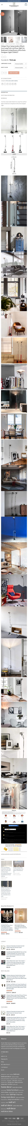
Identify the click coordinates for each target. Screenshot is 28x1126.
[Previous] (3, 22)
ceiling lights (9, 1080)
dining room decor (19, 1082)
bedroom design (15, 1076)
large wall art (20, 1092)
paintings (22, 1099)
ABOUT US (4, 1056)
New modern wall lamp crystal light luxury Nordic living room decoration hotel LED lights (21, 927)
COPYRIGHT (4, 1067)
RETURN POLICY (5, 1064)
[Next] (24, 22)
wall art (12, 1102)
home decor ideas (17, 1087)
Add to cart (14, 72)
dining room (11, 1082)
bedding (11, 1074)
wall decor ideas (7, 1111)
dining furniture (4, 1082)
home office (21, 1090)
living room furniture (20, 1097)
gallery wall (15, 1084)
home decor (6, 1087)
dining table (4, 1084)
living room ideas (4, 1099)
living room (19, 1094)
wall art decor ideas (17, 1105)
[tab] (14, 92)
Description (4, 92)
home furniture (13, 1090)
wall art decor (6, 1105)
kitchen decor (12, 1092)
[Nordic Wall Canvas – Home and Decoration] (14, 4)
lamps (16, 1092)
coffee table (14, 1080)
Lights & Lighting (10, 44)
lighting (7, 1094)
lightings (13, 1094)
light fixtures (3, 1094)
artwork (7, 1074)
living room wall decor (14, 1099)
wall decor (11, 1108)
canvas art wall (21, 1078)
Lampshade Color (6, 63)
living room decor (8, 1097)
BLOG (2, 1070)
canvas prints (3, 1080)
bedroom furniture (5, 1078)
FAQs (2, 1061)
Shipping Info (4, 1059)
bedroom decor (6, 1076)
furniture (10, 1084)
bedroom (16, 1074)
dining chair (20, 1080)
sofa (7, 1102)
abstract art (3, 1074)
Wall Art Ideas (3, 1108)
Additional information (7, 95)
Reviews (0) (4, 98)
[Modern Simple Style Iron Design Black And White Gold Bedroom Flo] (18, 864)
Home (2, 44)
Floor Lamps (19, 44)
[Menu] (2, 4)
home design (3, 1090)
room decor (3, 1102)
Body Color (4, 67)
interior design (4, 1092)
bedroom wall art (14, 1078)
